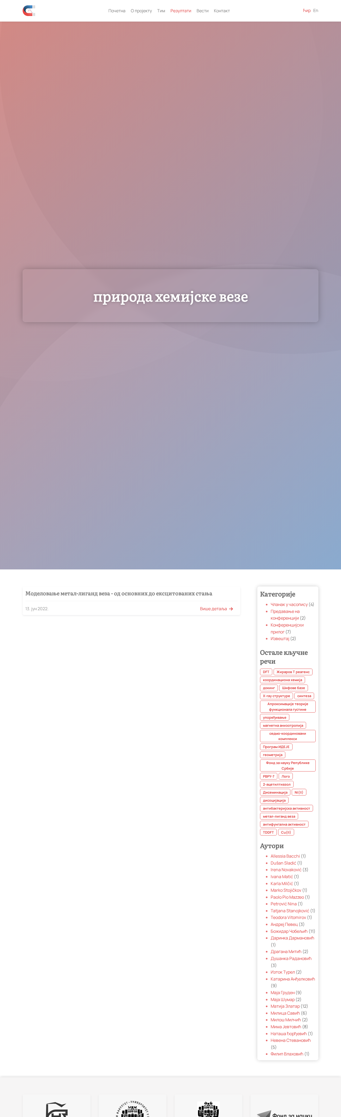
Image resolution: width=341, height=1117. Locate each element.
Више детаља (213, 609)
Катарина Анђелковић (293, 979)
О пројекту (141, 11)
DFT (266, 672)
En (315, 10)
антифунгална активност (284, 824)
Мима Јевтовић (286, 1027)
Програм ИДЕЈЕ (276, 747)
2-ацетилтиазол (277, 784)
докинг (269, 688)
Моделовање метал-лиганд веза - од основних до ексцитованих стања (118, 593)
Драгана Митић (286, 952)
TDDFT (268, 832)
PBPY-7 (268, 776)
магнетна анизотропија (283, 725)
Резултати (180, 11)
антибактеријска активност (286, 808)
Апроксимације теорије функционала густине (287, 707)
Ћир (307, 10)
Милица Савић (286, 1013)
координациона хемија (282, 680)
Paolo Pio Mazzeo (288, 897)
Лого (286, 776)
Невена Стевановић (291, 1040)
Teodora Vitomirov (289, 918)
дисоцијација (274, 800)
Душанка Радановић (291, 958)
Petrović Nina (284, 904)
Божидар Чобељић (289, 931)
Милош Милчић (286, 1020)
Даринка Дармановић (292, 938)
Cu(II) (286, 832)
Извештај (280, 639)
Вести (203, 11)
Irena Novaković (286, 870)
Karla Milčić (282, 883)
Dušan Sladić (284, 863)
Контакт (222, 11)
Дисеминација (275, 792)
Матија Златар (286, 1006)
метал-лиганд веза (279, 816)
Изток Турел (283, 972)
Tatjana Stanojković (290, 911)
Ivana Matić (282, 876)
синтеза (304, 696)
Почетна (116, 11)
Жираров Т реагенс (293, 672)
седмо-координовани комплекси (287, 736)
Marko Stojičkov (286, 890)
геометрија (272, 755)
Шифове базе (293, 688)
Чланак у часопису (289, 605)
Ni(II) (299, 792)
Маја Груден (283, 992)
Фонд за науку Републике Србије (288, 766)
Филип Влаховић (287, 1054)
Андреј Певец (285, 924)
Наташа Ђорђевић (289, 1033)
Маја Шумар (283, 999)
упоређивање (274, 717)
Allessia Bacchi (286, 856)
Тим (161, 11)
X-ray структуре (276, 696)
